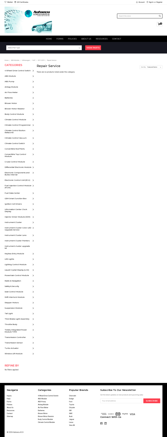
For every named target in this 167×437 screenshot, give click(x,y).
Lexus (71, 422)
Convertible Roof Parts (15, 149)
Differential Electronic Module (18, 167)
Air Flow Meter (11, 92)
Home (49, 39)
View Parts (93, 48)
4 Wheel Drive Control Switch (18, 71)
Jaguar (71, 419)
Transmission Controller (15, 337)
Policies (72, 39)
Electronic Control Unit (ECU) (17, 180)
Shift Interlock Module (15, 297)
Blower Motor (11, 103)
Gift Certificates (22, 2)
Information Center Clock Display (16, 210)
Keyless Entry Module (14, 254)
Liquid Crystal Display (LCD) (17, 270)
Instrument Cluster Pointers (17, 241)
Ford (70, 402)
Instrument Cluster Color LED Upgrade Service (18, 229)
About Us (86, 39)
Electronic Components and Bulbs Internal (17, 174)
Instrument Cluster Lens (15, 235)
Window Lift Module (13, 354)
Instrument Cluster (13, 222)
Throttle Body (11, 324)
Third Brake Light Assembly (17, 319)
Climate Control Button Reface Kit (15, 131)
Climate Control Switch (15, 143)
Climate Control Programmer (18, 125)
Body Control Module (14, 114)
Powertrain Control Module (17, 275)
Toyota (71, 404)
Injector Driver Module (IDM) (17, 217)
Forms (59, 39)
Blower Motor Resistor (15, 109)
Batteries (9, 98)
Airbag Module (11, 87)
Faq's (8, 399)
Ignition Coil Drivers (13, 204)
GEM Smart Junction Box (15, 198)
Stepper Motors (12, 303)
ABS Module (10, 76)
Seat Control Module (14, 292)
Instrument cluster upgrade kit (17, 247)
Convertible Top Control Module (15, 155)
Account (142, 2)
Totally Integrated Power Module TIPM (16, 331)
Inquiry (9, 396)
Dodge (71, 399)
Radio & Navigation (13, 281)
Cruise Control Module (15, 162)
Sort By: (143, 67)
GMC (70, 413)
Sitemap (10, 416)
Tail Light (9, 313)
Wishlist (10, 2)
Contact (116, 39)
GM (70, 410)
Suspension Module (13, 308)
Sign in (151, 2)
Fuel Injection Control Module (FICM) (18, 186)
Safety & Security (12, 286)
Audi (70, 416)
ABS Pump (9, 81)
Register (159, 2)
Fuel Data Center (12, 193)
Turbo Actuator (12, 348)
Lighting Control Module (15, 264)
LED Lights (9, 259)
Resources (102, 39)
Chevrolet (72, 396)
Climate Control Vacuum (16, 138)
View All (72, 425)
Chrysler (72, 407)
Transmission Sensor (14, 343)
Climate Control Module (15, 119)
